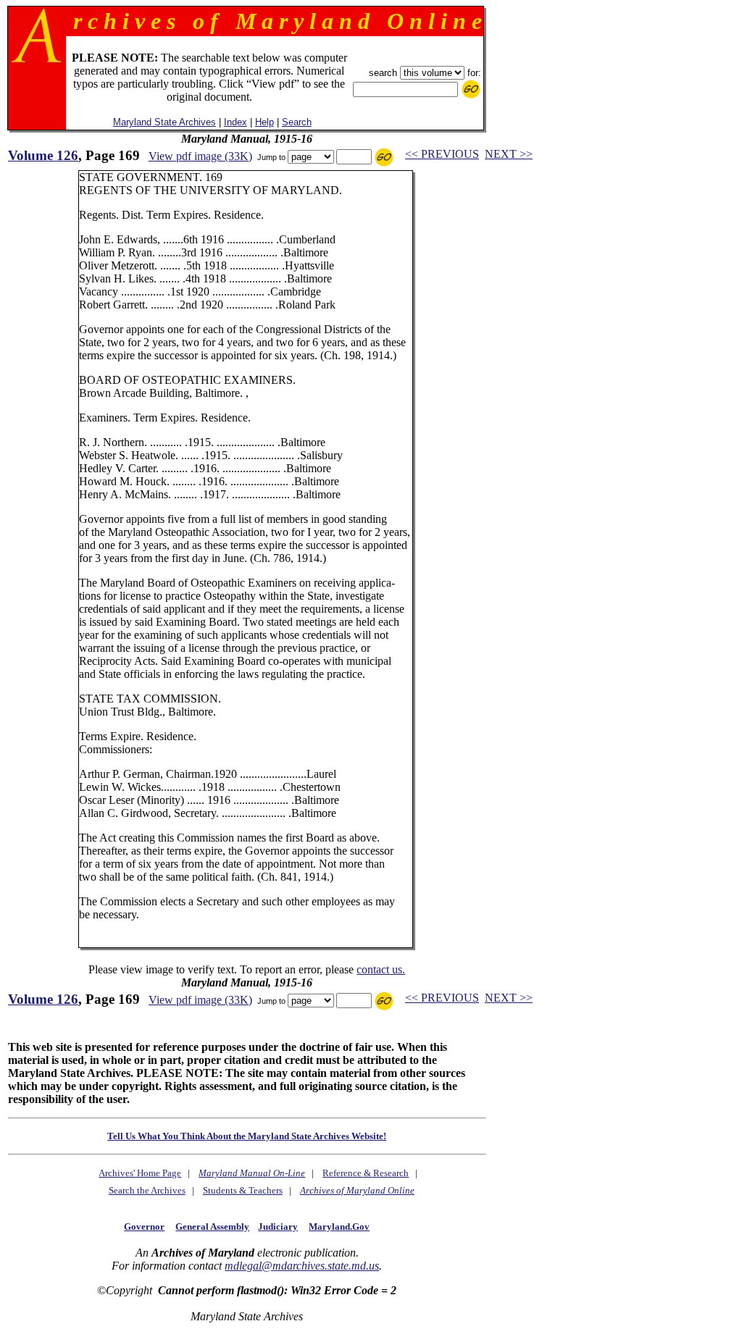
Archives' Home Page (140, 1172)
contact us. (381, 969)
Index (235, 122)
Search (297, 122)
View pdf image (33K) (200, 156)
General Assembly (212, 1226)
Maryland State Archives (164, 122)
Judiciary (278, 1226)
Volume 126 (43, 155)
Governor (144, 1226)
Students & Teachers (243, 1190)
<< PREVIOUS (442, 154)
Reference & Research (365, 1172)
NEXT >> (509, 154)
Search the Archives (147, 1190)
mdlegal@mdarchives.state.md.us (302, 1265)
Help (264, 122)
